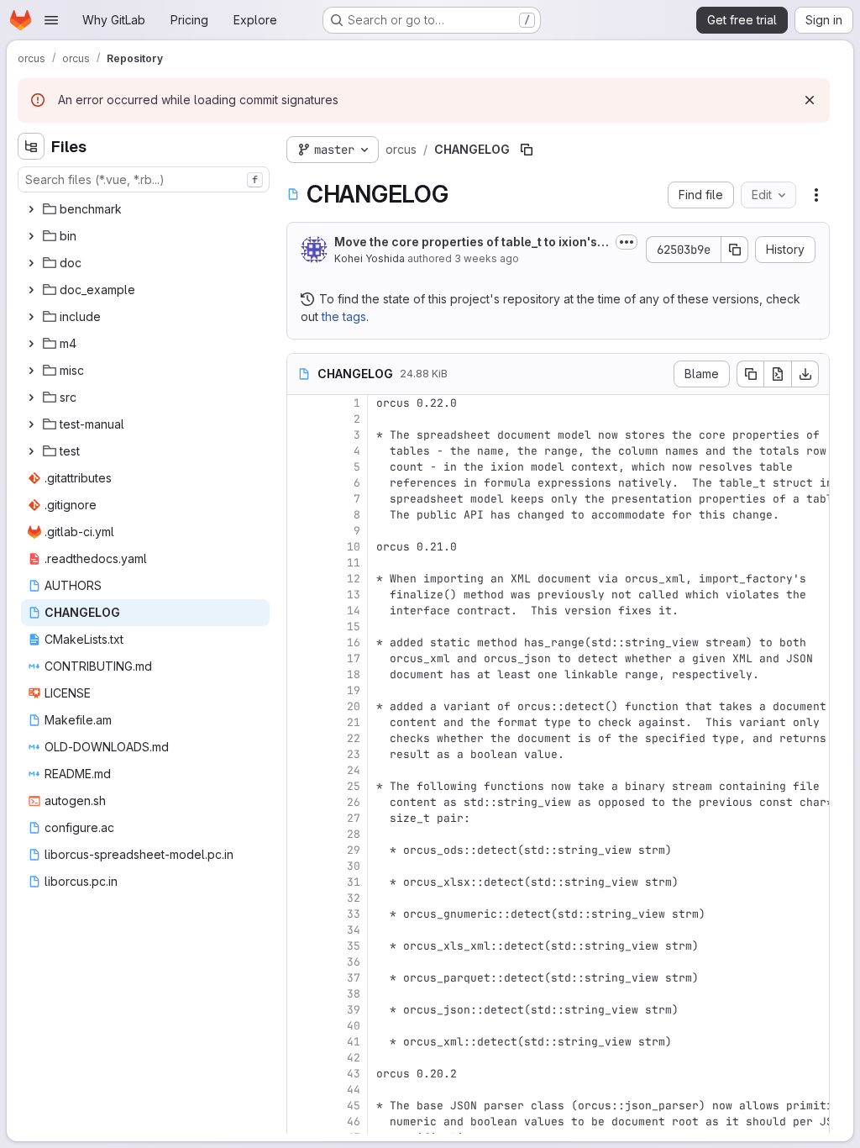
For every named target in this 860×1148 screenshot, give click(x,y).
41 (353, 1042)
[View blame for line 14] (301, 611)
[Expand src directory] (31, 397)
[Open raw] (777, 374)
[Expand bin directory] (31, 236)
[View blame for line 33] (301, 914)
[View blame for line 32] (301, 898)
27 (353, 818)
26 (353, 802)
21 (353, 722)
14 (353, 610)
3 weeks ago (486, 258)
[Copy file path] (526, 149)
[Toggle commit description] (626, 242)
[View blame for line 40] (301, 1026)
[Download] (805, 374)
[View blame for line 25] (301, 786)
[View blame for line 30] (301, 866)
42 (353, 1058)
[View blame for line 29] (301, 850)
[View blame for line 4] (301, 451)
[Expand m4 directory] (31, 344)
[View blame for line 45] (301, 1106)
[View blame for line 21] (301, 722)
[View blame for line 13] (301, 595)
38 (353, 994)
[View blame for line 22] (301, 738)
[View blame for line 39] (301, 1010)
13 (353, 594)
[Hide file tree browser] (31, 146)
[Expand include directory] (31, 317)
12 (353, 578)
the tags (344, 316)
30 (353, 866)
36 (353, 962)
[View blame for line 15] (301, 627)
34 (353, 930)
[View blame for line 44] (301, 1090)
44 (353, 1089)
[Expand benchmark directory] (31, 209)
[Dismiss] (810, 100)
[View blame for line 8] (301, 515)
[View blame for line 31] (301, 882)
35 (353, 946)
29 (353, 850)
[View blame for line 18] (301, 674)
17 (353, 658)
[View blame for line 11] (301, 563)
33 (353, 914)
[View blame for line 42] (301, 1058)
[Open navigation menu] (51, 20)
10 (353, 547)
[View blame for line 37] (301, 978)
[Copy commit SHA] (734, 249)
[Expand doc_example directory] (31, 290)
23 (353, 754)
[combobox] (144, 179)
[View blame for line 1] (301, 403)
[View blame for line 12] (301, 579)
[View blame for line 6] (301, 483)
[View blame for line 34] (301, 930)
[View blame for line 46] (301, 1122)
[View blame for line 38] (301, 994)
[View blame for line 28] (301, 834)
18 (353, 674)
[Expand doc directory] (31, 263)
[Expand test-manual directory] (31, 424)
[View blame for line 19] (301, 690)
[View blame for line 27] (301, 818)
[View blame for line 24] (301, 770)
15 (353, 626)
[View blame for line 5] (301, 467)
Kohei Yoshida (369, 258)
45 (353, 1105)
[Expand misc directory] (31, 371)
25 (353, 786)
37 (353, 978)
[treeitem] (145, 209)
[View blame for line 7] (301, 499)
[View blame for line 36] (301, 962)
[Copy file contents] (750, 374)
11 (353, 563)
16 (353, 642)
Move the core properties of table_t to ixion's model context (465, 242)
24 (353, 770)
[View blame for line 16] (301, 642)
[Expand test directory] (31, 451)
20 (353, 706)
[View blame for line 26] (301, 802)
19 (353, 690)
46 (353, 1121)
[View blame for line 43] (301, 1074)
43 (353, 1073)
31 (353, 882)
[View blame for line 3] (301, 435)
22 (353, 738)
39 (353, 1010)
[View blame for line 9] (301, 531)
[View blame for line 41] (301, 1042)
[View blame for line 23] (301, 754)
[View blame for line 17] (301, 658)
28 (353, 834)
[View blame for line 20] (301, 706)
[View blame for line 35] (301, 946)
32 (353, 898)
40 (353, 1026)
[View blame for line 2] (301, 419)
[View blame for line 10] (301, 547)
